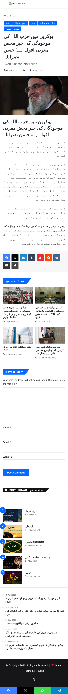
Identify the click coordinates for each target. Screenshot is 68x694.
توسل (28, 572)
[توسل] (12, 577)
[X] (15, 257)
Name (7, 427)
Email (7, 442)
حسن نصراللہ (20, 23)
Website (7, 456)
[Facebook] (6, 257)
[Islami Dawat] (17, 3)
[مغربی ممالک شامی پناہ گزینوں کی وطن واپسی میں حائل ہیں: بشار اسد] (50, 335)
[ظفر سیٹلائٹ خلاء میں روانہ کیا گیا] (18, 335)
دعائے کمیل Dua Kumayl (38, 557)
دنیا (8, 15)
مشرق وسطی (12, 28)
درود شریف (30, 511)
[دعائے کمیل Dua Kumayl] (12, 562)
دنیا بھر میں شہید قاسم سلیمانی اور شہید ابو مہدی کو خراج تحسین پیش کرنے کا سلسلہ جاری (17, 312)
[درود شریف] (12, 515)
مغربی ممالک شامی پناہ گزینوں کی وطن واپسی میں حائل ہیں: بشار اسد (49, 350)
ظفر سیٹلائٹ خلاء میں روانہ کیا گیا (17, 348)
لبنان (33, 23)
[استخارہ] (12, 531)
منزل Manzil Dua (34, 542)
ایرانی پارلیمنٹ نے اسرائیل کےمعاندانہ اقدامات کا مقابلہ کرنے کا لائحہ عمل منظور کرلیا (49, 312)
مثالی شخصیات (47, 23)
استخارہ (29, 526)
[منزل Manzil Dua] (12, 546)
